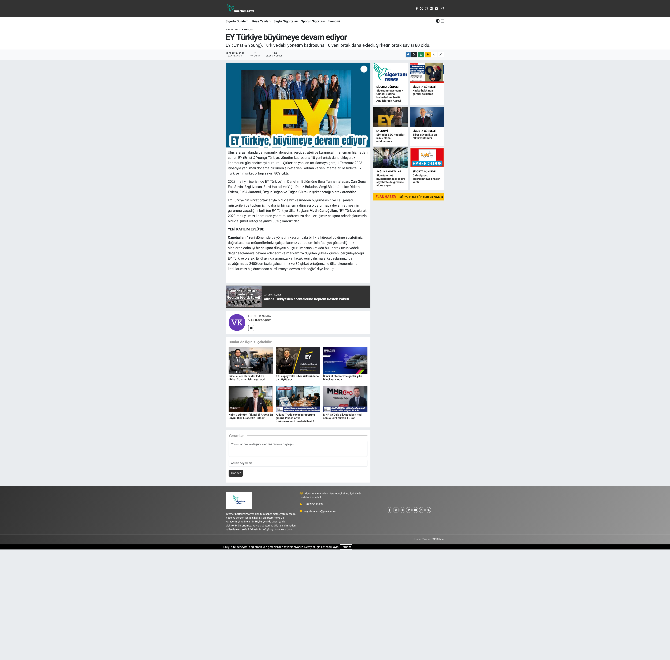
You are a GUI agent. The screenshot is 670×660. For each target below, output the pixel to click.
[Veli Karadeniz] (237, 322)
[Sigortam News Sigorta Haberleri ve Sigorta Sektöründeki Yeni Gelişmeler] (241, 9)
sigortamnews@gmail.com (320, 511)
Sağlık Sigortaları (286, 21)
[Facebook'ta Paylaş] (408, 55)
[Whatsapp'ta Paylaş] (421, 55)
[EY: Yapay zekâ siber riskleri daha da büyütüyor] (298, 360)
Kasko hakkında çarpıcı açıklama (423, 92)
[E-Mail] (251, 328)
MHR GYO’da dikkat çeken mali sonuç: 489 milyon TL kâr (342, 416)
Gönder (236, 473)
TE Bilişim (438, 539)
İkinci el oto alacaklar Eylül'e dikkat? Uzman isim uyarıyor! (247, 377)
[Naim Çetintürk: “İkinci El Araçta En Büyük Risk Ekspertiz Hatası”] (251, 398)
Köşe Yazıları (261, 21)
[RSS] (428, 510)
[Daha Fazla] (428, 55)
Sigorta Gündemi (237, 21)
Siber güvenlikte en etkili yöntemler (425, 136)
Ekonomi (334, 21)
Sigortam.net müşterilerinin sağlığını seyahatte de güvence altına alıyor (390, 180)
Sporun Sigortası (313, 21)
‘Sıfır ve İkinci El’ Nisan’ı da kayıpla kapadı (425, 196)
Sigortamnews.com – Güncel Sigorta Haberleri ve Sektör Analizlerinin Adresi (389, 95)
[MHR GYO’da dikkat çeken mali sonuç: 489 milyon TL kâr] (345, 398)
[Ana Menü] (442, 21)
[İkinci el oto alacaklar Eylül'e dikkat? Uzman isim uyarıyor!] (251, 360)
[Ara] (442, 8)
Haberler (232, 29)
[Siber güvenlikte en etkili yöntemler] (427, 117)
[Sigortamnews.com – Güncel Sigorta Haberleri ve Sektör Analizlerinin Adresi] (390, 73)
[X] (396, 510)
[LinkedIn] (409, 510)
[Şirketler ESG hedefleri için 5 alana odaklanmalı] (390, 117)
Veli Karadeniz (259, 320)
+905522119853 (313, 504)
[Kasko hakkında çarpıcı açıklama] (427, 73)
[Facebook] (389, 510)
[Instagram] (402, 510)
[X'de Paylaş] (414, 55)
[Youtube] (415, 510)
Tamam (346, 547)
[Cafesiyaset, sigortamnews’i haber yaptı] (427, 157)
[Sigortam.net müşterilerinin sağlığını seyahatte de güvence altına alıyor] (390, 157)
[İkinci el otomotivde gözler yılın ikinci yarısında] (345, 360)
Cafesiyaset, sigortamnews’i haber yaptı (426, 179)
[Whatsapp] (422, 510)
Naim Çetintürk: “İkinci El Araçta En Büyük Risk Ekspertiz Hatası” (251, 416)
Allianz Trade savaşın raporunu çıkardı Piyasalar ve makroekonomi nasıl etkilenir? (295, 418)
